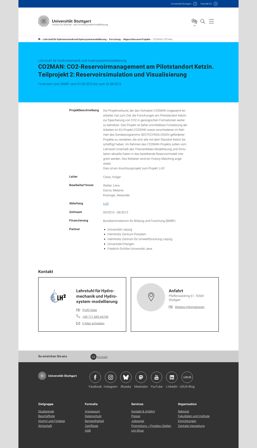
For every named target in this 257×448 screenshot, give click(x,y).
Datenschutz (93, 416)
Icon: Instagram (110, 377)
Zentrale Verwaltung (191, 426)
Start (39, 39)
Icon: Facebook (95, 377)
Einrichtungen (187, 421)
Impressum (92, 411)
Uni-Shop (137, 430)
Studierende (46, 411)
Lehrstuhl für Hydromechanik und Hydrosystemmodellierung (74, 39)
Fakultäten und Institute (194, 416)
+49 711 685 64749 (95, 317)
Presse (135, 416)
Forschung (115, 39)
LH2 (106, 203)
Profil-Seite (89, 310)
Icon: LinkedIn (171, 377)
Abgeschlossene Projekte (136, 39)
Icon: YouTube (156, 377)
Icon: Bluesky (126, 377)
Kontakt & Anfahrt (143, 411)
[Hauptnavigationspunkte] (211, 21)
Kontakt (102, 357)
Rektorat (183, 411)
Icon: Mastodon (141, 377)
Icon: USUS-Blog (187, 377)
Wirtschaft (45, 426)
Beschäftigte (46, 416)
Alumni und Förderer (51, 421)
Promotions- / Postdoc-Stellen (151, 426)
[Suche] (203, 21)
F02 (206, 3)
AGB (88, 430)
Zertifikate (91, 426)
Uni (181, 3)
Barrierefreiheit (94, 421)
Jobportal (137, 421)
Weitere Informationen (190, 307)
